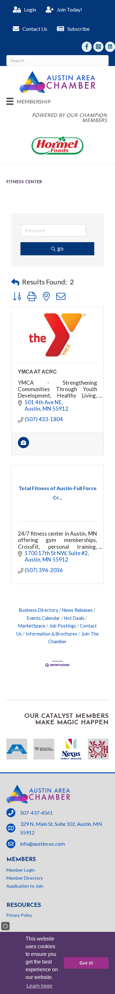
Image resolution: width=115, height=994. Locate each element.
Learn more (39, 986)
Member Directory (24, 878)
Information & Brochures (51, 634)
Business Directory (38, 610)
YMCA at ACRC (37, 371)
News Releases (77, 610)
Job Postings (62, 625)
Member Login (20, 870)
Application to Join (24, 886)
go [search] (60, 248)
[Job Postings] (23, 446)
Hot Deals (74, 618)
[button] (15, 282)
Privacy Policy (19, 915)
